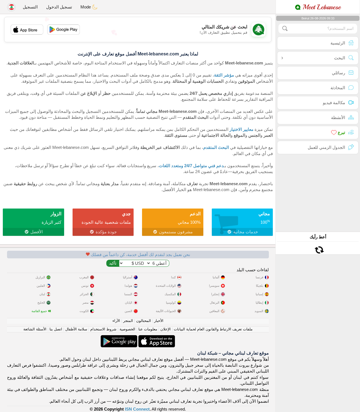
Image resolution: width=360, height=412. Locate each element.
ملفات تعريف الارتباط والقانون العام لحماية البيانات (213, 329)
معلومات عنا (147, 329)
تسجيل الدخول (59, 7)
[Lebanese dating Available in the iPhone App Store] (156, 338)
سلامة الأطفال (76, 329)
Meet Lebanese (321, 7)
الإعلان (165, 329)
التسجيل (30, 7)
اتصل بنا (56, 329)
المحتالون (143, 321)
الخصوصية (127, 329)
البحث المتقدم (216, 147)
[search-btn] (284, 28)
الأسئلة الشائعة (34, 329)
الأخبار (158, 321)
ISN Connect (137, 409)
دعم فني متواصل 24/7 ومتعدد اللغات (191, 165)
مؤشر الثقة (224, 75)
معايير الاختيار (241, 129)
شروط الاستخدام (103, 329)
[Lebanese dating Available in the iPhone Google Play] (119, 338)
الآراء (116, 321)
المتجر (128, 321)
